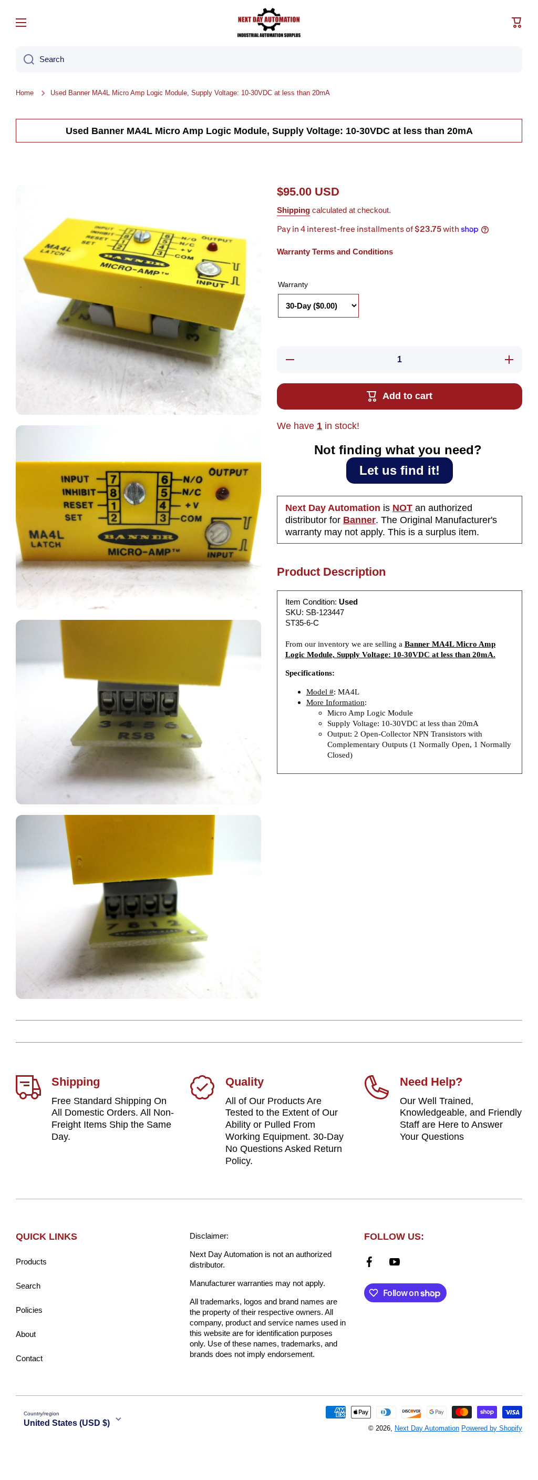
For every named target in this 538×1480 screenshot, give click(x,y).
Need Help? (431, 1081)
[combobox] (269, 59)
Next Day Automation (427, 1428)
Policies (29, 1309)
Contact (29, 1358)
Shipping (293, 210)
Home (25, 93)
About (26, 1334)
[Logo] (269, 22)
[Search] (25, 59)
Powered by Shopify (491, 1428)
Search (28, 1285)
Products (31, 1261)
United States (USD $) (67, 1422)
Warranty (293, 284)
